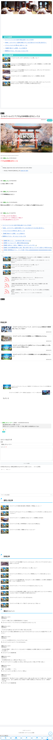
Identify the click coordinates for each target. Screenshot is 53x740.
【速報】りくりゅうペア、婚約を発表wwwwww (15, 243)
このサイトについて (26, 730)
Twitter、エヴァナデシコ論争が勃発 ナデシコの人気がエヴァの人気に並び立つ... (26, 42)
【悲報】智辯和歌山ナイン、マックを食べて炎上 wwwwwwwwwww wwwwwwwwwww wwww (27, 250)
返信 (4, 431)
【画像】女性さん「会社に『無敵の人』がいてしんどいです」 (19, 245)
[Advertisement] (27, 26)
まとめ (3, 113)
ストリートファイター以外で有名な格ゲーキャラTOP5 (19, 39)
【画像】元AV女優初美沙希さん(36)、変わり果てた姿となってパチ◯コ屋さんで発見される (27, 247)
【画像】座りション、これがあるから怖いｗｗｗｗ (16, 240)
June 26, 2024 (24, 170)
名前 (2, 442)
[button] (51, 495)
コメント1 (49, 120)
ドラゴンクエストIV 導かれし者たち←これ (16, 45)
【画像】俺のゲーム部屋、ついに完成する (16, 48)
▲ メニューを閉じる (4, 735)
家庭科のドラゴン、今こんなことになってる (16, 50)
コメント (4, 447)
